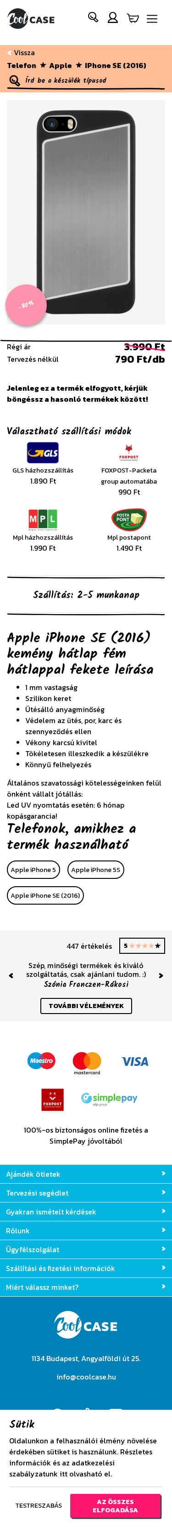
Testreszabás (38, 1505)
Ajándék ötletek (33, 1173)
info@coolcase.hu (86, 1376)
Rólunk (18, 1230)
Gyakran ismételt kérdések (51, 1211)
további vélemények (86, 1006)
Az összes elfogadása (115, 1506)
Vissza (23, 52)
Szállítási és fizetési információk (60, 1268)
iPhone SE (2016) (115, 65)
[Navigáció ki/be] (152, 19)
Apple (60, 65)
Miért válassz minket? (42, 1287)
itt (63, 1473)
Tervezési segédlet (37, 1192)
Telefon (21, 65)
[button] (94, 19)
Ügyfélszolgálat (32, 1249)
